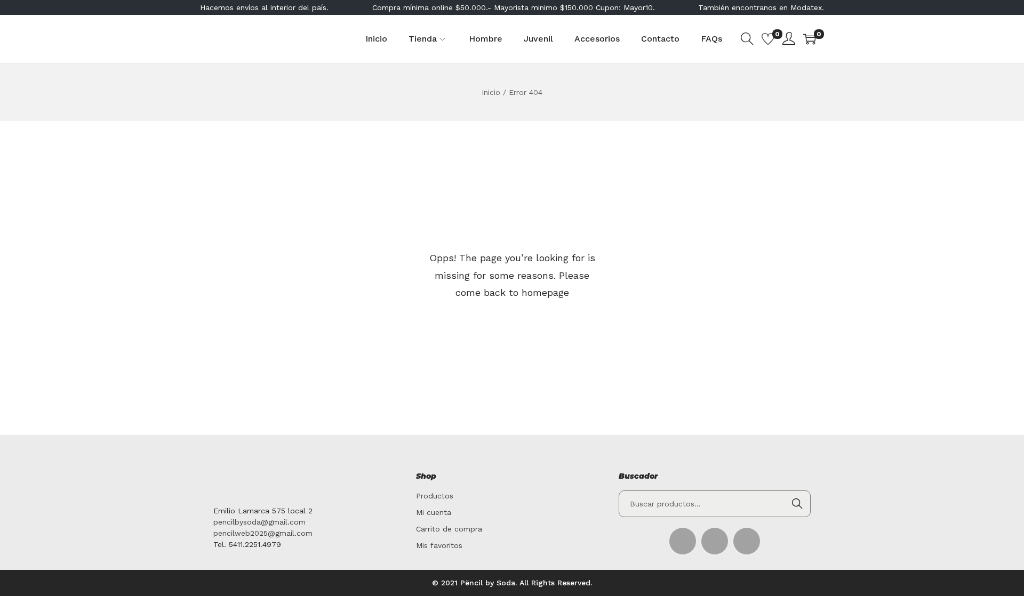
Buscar (797, 504)
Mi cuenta (433, 512)
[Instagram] (746, 541)
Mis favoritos (439, 545)
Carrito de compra (449, 529)
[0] (768, 39)
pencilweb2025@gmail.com (263, 533)
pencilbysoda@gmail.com (259, 522)
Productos (434, 496)
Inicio (491, 92)
